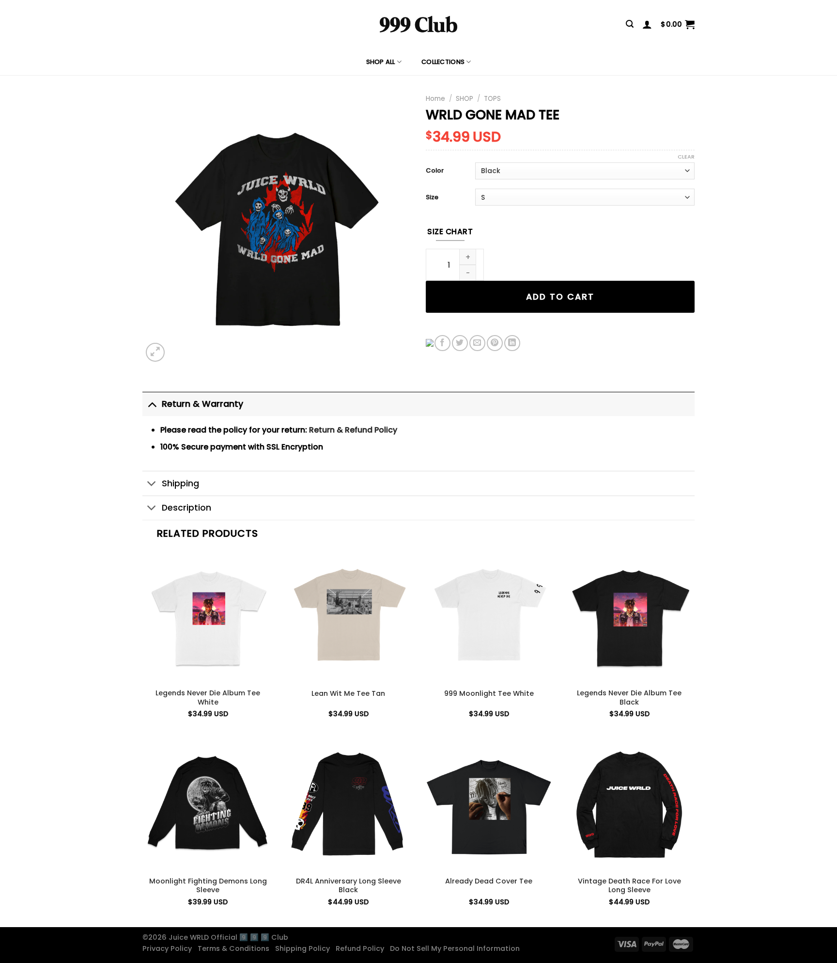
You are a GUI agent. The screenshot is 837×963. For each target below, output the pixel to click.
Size (432, 197)
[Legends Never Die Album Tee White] (207, 616)
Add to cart (560, 297)
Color (435, 171)
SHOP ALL (380, 62)
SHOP (464, 98)
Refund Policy (362, 948)
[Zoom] (155, 352)
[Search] (630, 24)
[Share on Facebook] (442, 343)
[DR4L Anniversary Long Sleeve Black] (348, 804)
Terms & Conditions (235, 948)
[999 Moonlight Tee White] (488, 616)
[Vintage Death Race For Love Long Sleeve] (629, 804)
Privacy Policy (169, 948)
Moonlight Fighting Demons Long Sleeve (208, 886)
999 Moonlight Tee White (489, 693)
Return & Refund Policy (353, 429)
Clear (686, 156)
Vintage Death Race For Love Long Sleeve (629, 886)
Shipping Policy (304, 948)
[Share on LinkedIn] (512, 343)
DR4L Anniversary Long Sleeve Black (348, 886)
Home (435, 98)
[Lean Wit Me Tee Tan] (348, 616)
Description (186, 508)
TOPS (492, 98)
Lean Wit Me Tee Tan (348, 693)
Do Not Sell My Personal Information (457, 948)
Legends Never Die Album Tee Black (629, 697)
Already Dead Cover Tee (488, 881)
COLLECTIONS (443, 62)
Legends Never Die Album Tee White (207, 697)
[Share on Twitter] (460, 343)
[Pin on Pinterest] (495, 343)
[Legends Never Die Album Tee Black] (629, 616)
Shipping (180, 483)
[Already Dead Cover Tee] (488, 804)
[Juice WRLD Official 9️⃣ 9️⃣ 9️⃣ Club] (418, 24)
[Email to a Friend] (477, 343)
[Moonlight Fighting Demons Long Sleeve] (207, 804)
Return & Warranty (202, 404)
